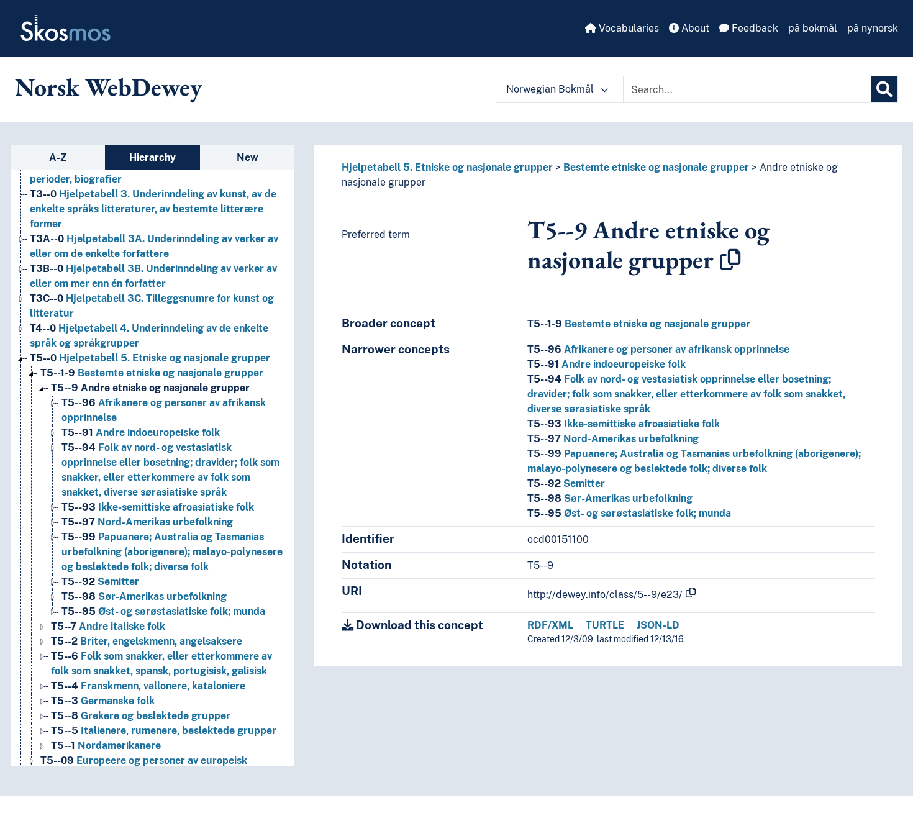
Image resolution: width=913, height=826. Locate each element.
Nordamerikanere (106, 745)
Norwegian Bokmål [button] (551, 89)
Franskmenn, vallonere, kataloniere (148, 686)
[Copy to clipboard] (730, 259)
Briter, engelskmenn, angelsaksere (146, 641)
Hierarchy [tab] (152, 157)
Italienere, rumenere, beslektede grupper (163, 731)
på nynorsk (872, 28)
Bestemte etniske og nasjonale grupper (151, 373)
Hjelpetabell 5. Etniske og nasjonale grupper (150, 358)
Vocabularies (627, 28)
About (694, 28)
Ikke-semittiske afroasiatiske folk (157, 507)
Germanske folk (103, 701)
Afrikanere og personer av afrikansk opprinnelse (658, 349)
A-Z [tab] (58, 157)
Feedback (753, 28)
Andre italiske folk (108, 626)
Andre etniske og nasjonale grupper (150, 388)
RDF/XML (550, 625)
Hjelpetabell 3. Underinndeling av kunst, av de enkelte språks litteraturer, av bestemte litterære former (153, 209)
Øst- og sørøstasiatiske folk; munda (163, 611)
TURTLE (605, 625)
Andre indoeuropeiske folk (140, 432)
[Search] (884, 89)
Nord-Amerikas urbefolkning (147, 522)
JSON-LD (658, 625)
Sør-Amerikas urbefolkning (144, 596)
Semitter (100, 582)
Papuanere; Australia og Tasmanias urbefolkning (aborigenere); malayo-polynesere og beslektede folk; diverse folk (172, 552)
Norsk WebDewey (108, 87)
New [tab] (247, 157)
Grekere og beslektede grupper (140, 716)
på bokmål (812, 28)
